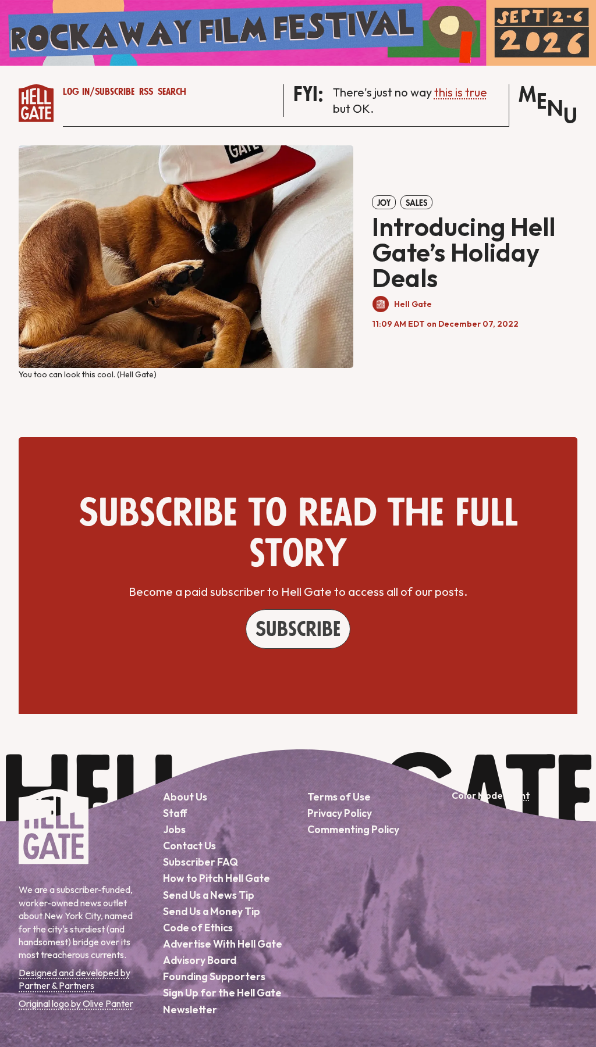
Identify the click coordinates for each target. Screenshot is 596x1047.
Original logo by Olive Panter (76, 1003)
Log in (76, 92)
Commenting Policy (353, 829)
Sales (416, 203)
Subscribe (114, 92)
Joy (384, 203)
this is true (460, 92)
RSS (146, 92)
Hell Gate (413, 304)
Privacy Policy (339, 813)
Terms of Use (339, 796)
